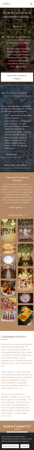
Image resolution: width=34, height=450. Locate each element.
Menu (31, 4)
